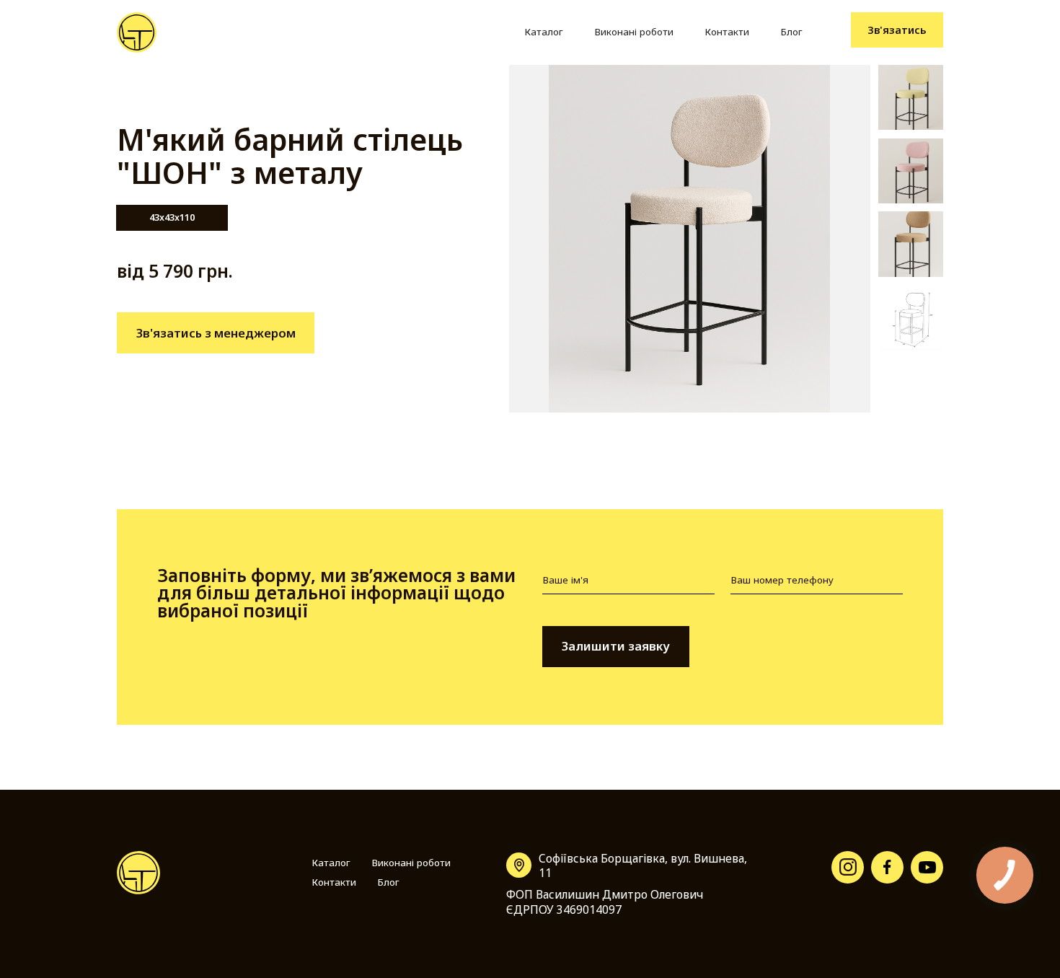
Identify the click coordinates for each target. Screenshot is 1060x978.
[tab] (172, 218)
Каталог (543, 31)
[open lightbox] (689, 239)
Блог (791, 31)
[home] (136, 32)
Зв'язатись (897, 29)
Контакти (727, 31)
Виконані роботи (633, 31)
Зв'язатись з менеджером (216, 333)
